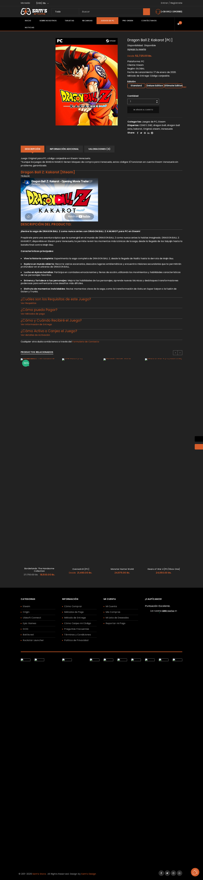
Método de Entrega (75, 617)
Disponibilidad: (135, 45)
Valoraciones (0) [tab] (99, 149)
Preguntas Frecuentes (76, 629)
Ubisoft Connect (32, 617)
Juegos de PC (149, 121)
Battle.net (28, 634)
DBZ (150, 125)
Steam (161, 121)
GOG (25, 629)
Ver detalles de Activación (35, 335)
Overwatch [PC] (80, 569)
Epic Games (29, 623)
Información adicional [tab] (64, 149)
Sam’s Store (39, 873)
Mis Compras (113, 612)
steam (156, 128)
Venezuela (167, 128)
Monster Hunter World (122, 569)
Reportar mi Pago (115, 623)
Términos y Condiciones (77, 634)
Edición (131, 81)
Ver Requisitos (28, 303)
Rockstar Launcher (33, 640)
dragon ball (159, 125)
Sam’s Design (88, 873)
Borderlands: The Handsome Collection (39, 569)
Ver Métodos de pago (33, 313)
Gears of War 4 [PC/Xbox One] (163, 569)
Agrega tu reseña (136, 49)
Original (147, 128)
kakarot (137, 128)
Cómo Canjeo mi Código (77, 623)
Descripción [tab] (32, 149)
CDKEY (143, 125)
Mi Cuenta (111, 606)
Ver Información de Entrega (36, 324)
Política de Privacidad (76, 640)
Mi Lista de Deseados (117, 617)
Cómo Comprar (73, 606)
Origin (26, 612)
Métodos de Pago (74, 612)
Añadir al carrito (144, 110)
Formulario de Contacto (85, 341)
